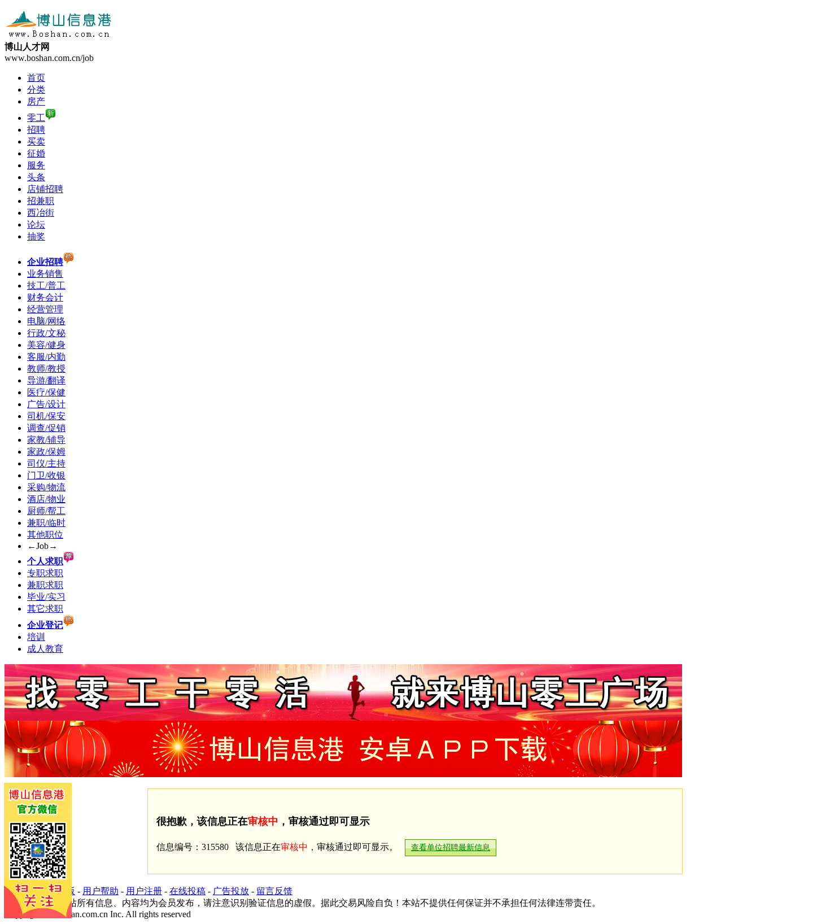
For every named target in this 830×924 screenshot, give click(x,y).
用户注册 (144, 891)
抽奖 (36, 236)
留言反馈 (274, 891)
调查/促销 (46, 428)
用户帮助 (100, 891)
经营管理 (45, 309)
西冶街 (40, 212)
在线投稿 (187, 891)
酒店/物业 (46, 499)
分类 (36, 89)
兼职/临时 (46, 523)
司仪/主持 (46, 463)
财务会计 (45, 297)
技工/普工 (46, 285)
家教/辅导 (46, 439)
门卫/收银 (46, 475)
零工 (36, 118)
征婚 (36, 153)
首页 (36, 77)
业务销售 (45, 273)
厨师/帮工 (46, 511)
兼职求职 (45, 585)
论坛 (36, 224)
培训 (36, 637)
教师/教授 (46, 368)
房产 (36, 101)
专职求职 (45, 573)
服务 (36, 165)
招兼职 (40, 201)
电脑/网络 (46, 321)
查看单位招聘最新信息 (450, 847)
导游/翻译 (46, 380)
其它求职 (45, 608)
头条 (36, 177)
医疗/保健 (46, 392)
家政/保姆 (46, 451)
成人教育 (45, 648)
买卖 (36, 141)
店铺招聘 (45, 189)
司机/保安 (46, 416)
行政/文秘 (46, 333)
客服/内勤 (46, 356)
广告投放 (231, 891)
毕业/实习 (46, 597)
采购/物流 (46, 487)
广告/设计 (46, 404)
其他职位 (45, 534)
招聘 (36, 129)
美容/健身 (46, 345)
